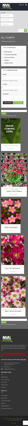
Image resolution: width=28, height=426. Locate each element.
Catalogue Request (6, 400)
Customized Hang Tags (6, 408)
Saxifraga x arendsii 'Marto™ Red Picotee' (13, 309)
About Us (4, 390)
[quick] (19, 30)
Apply (7, 102)
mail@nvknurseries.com (9, 369)
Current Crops (8, 63)
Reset (18, 102)
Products (3, 403)
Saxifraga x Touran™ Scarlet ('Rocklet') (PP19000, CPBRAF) (14, 189)
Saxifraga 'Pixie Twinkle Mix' (10, 145)
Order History (4, 385)
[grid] (25, 30)
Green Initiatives (5, 406)
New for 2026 (8, 52)
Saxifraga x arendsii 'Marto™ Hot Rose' (12, 267)
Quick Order (4, 382)
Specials (6, 60)
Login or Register (23, 1)
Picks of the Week (9, 57)
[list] (22, 30)
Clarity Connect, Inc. (17, 420)
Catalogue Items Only (10, 54)
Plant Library (4, 395)
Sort (3, 12)
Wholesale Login (6, 372)
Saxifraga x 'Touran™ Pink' (11, 226)
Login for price (11, 148)
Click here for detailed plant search (8, 115)
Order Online (4, 377)
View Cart (3, 387)
